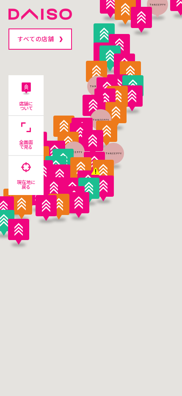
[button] (46, 208)
